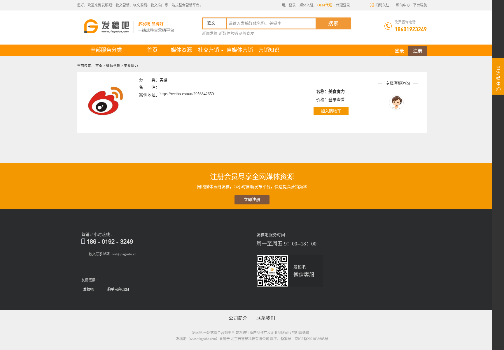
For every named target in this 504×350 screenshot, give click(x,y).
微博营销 (113, 66)
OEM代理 (324, 5)
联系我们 (265, 318)
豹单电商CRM (118, 289)
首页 (157, 50)
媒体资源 (181, 50)
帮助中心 (403, 5)
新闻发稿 (209, 33)
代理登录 (343, 5)
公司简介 (238, 318)
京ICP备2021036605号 (311, 339)
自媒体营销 (240, 50)
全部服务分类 (106, 50)
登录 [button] (399, 50)
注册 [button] (417, 50)
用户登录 (289, 5)
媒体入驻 (307, 5)
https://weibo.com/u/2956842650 (187, 94)
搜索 (333, 23)
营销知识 (268, 50)
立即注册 (252, 199)
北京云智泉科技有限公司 (250, 339)
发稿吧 (88, 289)
